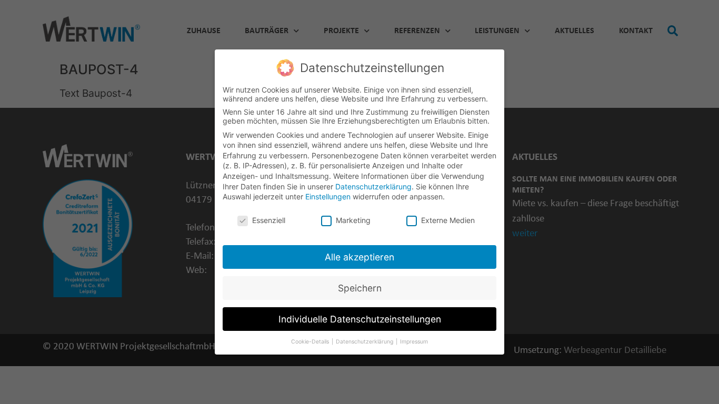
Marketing (353, 220)
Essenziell (268, 220)
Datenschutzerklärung (373, 186)
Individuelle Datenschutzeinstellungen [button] (359, 319)
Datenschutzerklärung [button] (365, 341)
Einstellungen (328, 196)
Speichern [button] (360, 288)
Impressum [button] (414, 341)
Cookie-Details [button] (311, 341)
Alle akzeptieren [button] (359, 256)
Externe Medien (448, 220)
